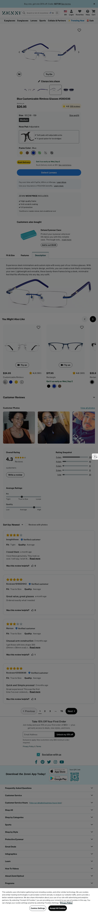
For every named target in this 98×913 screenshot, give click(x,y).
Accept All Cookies (58, 908)
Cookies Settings (38, 908)
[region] (49, 900)
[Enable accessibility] (95, 456)
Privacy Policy (66, 903)
